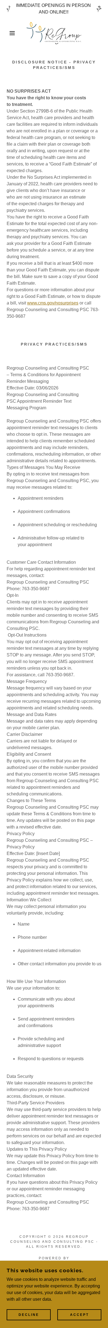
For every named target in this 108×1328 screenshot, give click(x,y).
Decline (29, 1315)
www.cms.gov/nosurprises (52, 303)
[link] (54, 33)
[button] (8, 33)
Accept (79, 1315)
